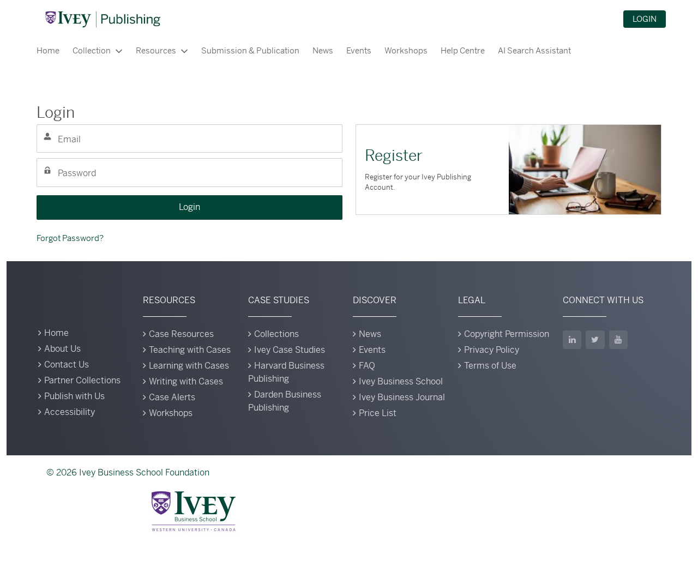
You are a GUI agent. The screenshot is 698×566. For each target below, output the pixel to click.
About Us (62, 348)
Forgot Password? (70, 238)
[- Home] (102, 19)
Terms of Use (490, 365)
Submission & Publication (250, 50)
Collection (92, 50)
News (322, 50)
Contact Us (66, 364)
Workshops (406, 50)
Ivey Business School (401, 381)
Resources (156, 50)
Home (48, 50)
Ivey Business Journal (402, 397)
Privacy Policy (491, 350)
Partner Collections (82, 380)
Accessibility (69, 412)
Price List (377, 413)
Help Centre (463, 50)
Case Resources (181, 334)
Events (358, 50)
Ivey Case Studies (289, 350)
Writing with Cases (186, 381)
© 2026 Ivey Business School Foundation (127, 472)
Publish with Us (74, 396)
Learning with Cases (189, 365)
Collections (276, 334)
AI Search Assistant (534, 50)
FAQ (367, 365)
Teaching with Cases (190, 350)
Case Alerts (172, 397)
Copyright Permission (506, 334)
